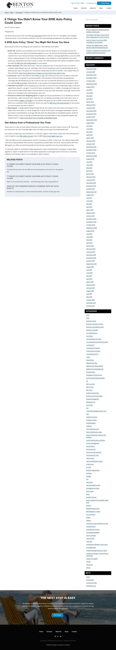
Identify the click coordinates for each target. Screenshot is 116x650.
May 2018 (89, 297)
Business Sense (91, 321)
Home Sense (90, 458)
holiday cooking (91, 420)
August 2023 (90, 123)
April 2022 (89, 171)
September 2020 (91, 228)
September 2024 (91, 84)
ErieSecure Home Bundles (94, 396)
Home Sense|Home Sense (94, 461)
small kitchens (90, 526)
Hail (87, 414)
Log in (88, 577)
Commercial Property (93, 348)
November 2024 (91, 78)
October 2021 (90, 189)
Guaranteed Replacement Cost (96, 411)
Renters (88, 505)
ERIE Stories (89, 387)
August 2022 (90, 159)
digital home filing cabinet (94, 366)
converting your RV (92, 354)
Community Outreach (93, 351)
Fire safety (89, 405)
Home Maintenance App (94, 432)
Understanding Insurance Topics (96, 550)
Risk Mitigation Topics (93, 511)
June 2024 (89, 93)
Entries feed (90, 580)
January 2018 (90, 300)
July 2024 (89, 90)
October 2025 (90, 72)
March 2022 (90, 174)
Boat (87, 318)
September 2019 (91, 264)
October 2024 (90, 81)
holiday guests (91, 423)
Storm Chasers (91, 535)
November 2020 (91, 222)
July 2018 (89, 294)
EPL (87, 381)
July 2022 (89, 162)
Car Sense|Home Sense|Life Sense (97, 342)
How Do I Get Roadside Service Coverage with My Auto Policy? (33, 187)
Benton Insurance (20, 5)
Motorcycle (90, 491)
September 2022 (91, 156)
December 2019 (91, 255)
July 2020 (89, 234)
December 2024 (91, 75)
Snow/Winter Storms (93, 529)
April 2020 (89, 243)
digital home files (91, 363)
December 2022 (91, 147)
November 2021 (91, 186)
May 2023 (89, 132)
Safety (88, 517)
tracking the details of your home (97, 544)
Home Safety (90, 446)
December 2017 (91, 303)
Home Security (91, 449)
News (11, 12)
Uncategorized (91, 547)
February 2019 (90, 285)
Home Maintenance (92, 429)
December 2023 (91, 111)
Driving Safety (90, 372)
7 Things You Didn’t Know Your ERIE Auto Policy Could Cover (32, 177)
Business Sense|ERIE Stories (95, 327)
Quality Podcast (91, 497)
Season (88, 520)
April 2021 (89, 207)
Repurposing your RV (93, 508)
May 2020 (89, 240)
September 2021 (91, 192)
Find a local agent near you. (53, 136)
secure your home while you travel (97, 523)
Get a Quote (57, 615)
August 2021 (90, 195)
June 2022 (89, 165)
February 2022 (90, 177)
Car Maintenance (91, 333)
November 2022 (91, 150)
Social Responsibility (92, 532)
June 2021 (89, 201)
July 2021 (89, 198)
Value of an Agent (92, 559)
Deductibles (90, 360)
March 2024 (90, 102)
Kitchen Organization (93, 470)
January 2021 (90, 216)
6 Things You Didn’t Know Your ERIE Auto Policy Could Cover (32, 165)
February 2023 (90, 141)
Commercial (90, 345)
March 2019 (89, 282)
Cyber (88, 357)
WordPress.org (91, 586)
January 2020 (90, 252)
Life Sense (89, 482)
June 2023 (89, 129)
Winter (88, 568)
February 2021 (90, 213)
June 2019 (89, 273)
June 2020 (89, 237)
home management (92, 443)
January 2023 (90, 144)
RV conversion (90, 514)
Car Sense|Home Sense (93, 339)
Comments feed (91, 583)
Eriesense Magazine (92, 399)
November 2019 (91, 258)
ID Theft (88, 467)
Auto (87, 315)
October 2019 (90, 261)
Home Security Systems (93, 452)
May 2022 (89, 168)
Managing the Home (92, 488)
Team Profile (90, 538)
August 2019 (90, 267)
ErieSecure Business (92, 393)
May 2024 (89, 96)
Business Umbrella (92, 330)
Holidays (89, 426)
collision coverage (25, 101)
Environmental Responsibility (95, 378)
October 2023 (90, 117)
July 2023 (89, 126)
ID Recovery (90, 464)
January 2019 (90, 288)
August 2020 (90, 231)
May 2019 (89, 276)
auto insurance (36, 36)
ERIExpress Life (90, 402)
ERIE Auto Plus (90, 384)
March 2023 (90, 138)
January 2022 (90, 180)
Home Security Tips (92, 455)
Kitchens (89, 473)
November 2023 (91, 114)
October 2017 (90, 306)
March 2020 (90, 246)
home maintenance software (95, 440)
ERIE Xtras (89, 390)
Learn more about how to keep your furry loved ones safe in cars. (42, 73)
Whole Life (89, 565)
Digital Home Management (94, 369)
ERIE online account (26, 136)
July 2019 (89, 270)
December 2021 (91, 183)
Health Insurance (91, 417)
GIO (87, 408)
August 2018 (90, 291)
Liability (88, 476)
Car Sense (89, 336)
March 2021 (89, 210)
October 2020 (90, 225)
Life (87, 479)
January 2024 (90, 108)
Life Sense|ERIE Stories (93, 485)
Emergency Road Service (94, 375)
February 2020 (90, 249)
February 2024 (90, 105)
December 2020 (91, 219)
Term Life (89, 541)
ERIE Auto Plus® (22, 83)
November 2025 (91, 69)
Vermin (88, 562)
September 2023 (91, 120)
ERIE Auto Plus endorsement (27, 63)
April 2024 (89, 99)
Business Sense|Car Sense (94, 324)
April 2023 (89, 135)
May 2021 (89, 204)
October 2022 (90, 153)
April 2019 (89, 279)
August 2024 (90, 87)
